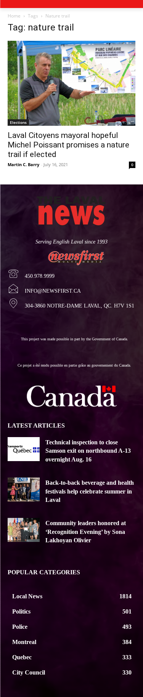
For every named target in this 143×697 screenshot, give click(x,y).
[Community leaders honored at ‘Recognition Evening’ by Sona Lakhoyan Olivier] (24, 530)
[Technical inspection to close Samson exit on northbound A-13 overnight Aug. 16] (24, 449)
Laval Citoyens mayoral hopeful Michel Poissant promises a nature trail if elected (68, 145)
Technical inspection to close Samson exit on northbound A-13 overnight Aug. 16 (88, 451)
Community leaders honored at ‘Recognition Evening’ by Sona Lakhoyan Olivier (85, 531)
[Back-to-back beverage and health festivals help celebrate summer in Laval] (24, 489)
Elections (18, 122)
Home (14, 16)
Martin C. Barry (23, 164)
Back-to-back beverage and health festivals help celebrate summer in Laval (89, 491)
